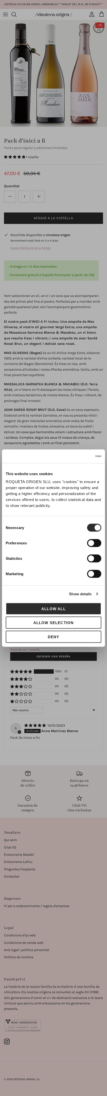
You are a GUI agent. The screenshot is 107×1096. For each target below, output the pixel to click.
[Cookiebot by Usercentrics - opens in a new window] (79, 456)
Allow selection (53, 623)
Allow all (53, 608)
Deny (53, 637)
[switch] (94, 543)
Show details (80, 594)
